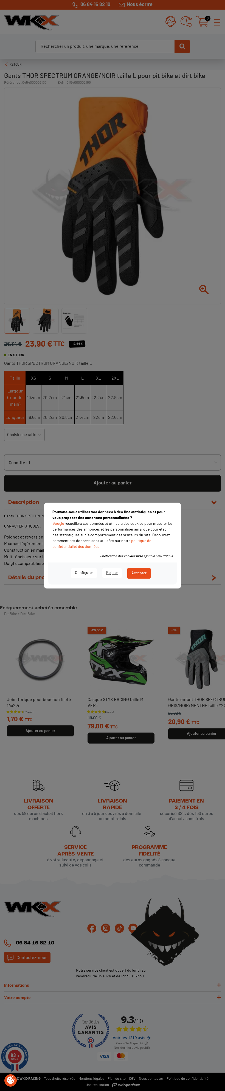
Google (58, 524)
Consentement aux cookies (11, 1080)
